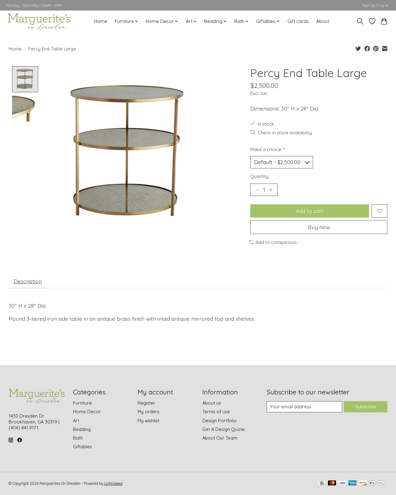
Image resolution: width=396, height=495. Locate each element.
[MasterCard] (332, 483)
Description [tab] (28, 281)
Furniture (82, 403)
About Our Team (219, 438)
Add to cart (310, 210)
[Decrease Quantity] (257, 189)
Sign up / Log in (375, 5)
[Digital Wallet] (376, 483)
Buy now (319, 227)
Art (76, 420)
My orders (148, 412)
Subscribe (365, 407)
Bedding (82, 429)
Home (100, 21)
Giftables (82, 446)
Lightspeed (113, 483)
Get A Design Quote (223, 429)
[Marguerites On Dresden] (39, 21)
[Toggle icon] (359, 21)
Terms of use (216, 412)
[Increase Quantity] (270, 189)
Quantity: (259, 176)
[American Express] (352, 483)
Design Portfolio (219, 420)
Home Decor (87, 412)
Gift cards (298, 21)
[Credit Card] (321, 483)
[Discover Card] (363, 483)
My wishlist (148, 420)
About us (211, 403)
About (322, 21)
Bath (78, 438)
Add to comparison (276, 242)
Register (146, 403)
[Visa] (342, 483)
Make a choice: (267, 149)
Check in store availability (285, 133)
